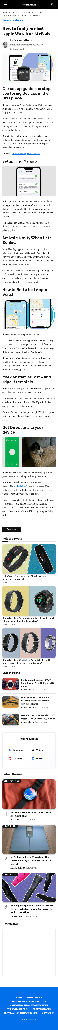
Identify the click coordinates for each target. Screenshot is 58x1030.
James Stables (21, 40)
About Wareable (42, 1009)
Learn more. (34, 15)
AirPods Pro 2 (20, 486)
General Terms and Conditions (29, 1001)
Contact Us (48, 1013)
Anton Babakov (17, 916)
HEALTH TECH (10, 826)
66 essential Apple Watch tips (26, 153)
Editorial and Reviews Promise (20, 1013)
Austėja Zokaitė (17, 868)
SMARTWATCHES (11, 781)
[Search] (53, 4)
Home (5, 20)
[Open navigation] (5, 4)
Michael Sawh (16, 819)
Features (17, 20)
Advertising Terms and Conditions (29, 1005)
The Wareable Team (17, 1009)
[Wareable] (29, 4)
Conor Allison (27, 689)
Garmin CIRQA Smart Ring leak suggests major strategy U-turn (38, 717)
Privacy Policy (34, 997)
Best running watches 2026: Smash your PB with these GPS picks (37, 682)
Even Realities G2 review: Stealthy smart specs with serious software (35, 700)
